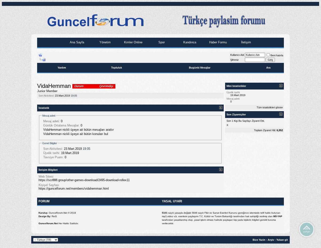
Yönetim (104, 42)
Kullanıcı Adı (237, 54)
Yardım (62, 67)
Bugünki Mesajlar (199, 67)
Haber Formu (217, 42)
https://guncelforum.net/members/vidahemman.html (74, 188)
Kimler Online (132, 42)
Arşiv (271, 239)
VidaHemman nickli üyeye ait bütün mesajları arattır (78, 129)
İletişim (245, 42)
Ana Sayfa (76, 42)
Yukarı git (282, 239)
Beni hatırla (276, 55)
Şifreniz (234, 59)
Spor (161, 42)
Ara (268, 67)
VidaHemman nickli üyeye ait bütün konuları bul (75, 134)
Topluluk (116, 67)
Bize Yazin (259, 239)
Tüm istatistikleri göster (270, 107)
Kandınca (189, 42)
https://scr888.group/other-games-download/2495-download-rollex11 (84, 180)
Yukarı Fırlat (306, 229)
